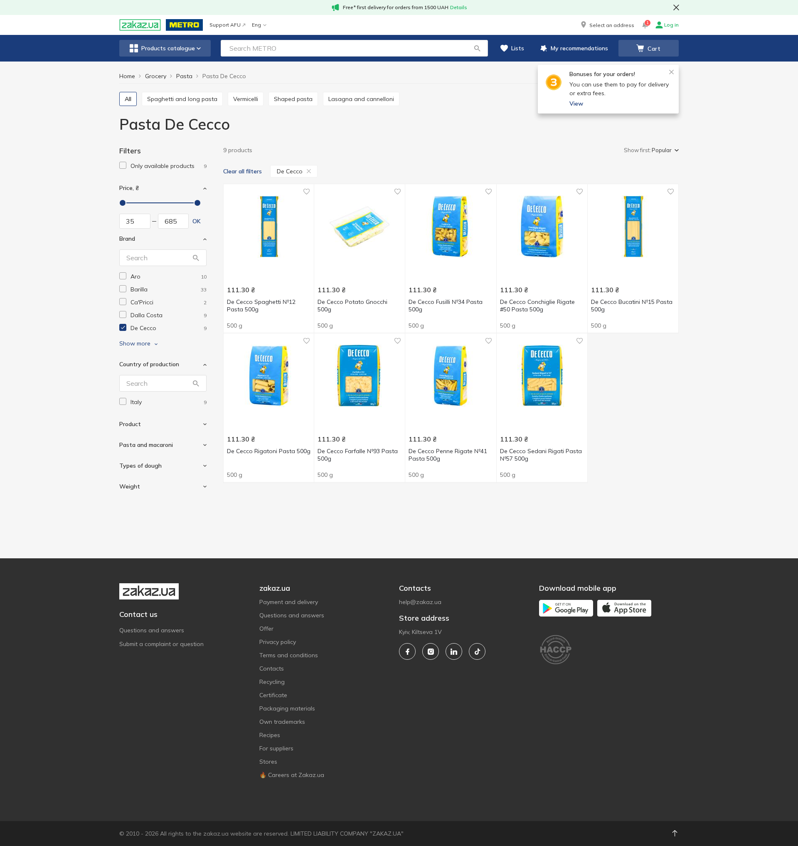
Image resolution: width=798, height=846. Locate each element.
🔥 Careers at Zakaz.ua (291, 775)
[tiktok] (477, 651)
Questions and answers (151, 630)
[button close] (676, 7)
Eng (256, 25)
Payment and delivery (288, 602)
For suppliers (276, 748)
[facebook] (407, 651)
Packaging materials (287, 708)
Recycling (272, 682)
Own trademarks (282, 721)
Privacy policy (277, 642)
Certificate (273, 695)
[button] (606, 25)
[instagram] (430, 651)
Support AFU (225, 25)
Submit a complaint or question (161, 644)
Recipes (269, 735)
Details (458, 7)
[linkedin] (454, 651)
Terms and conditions (288, 655)
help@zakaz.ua (420, 602)
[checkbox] (122, 165)
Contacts (271, 668)
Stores (268, 761)
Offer (266, 628)
